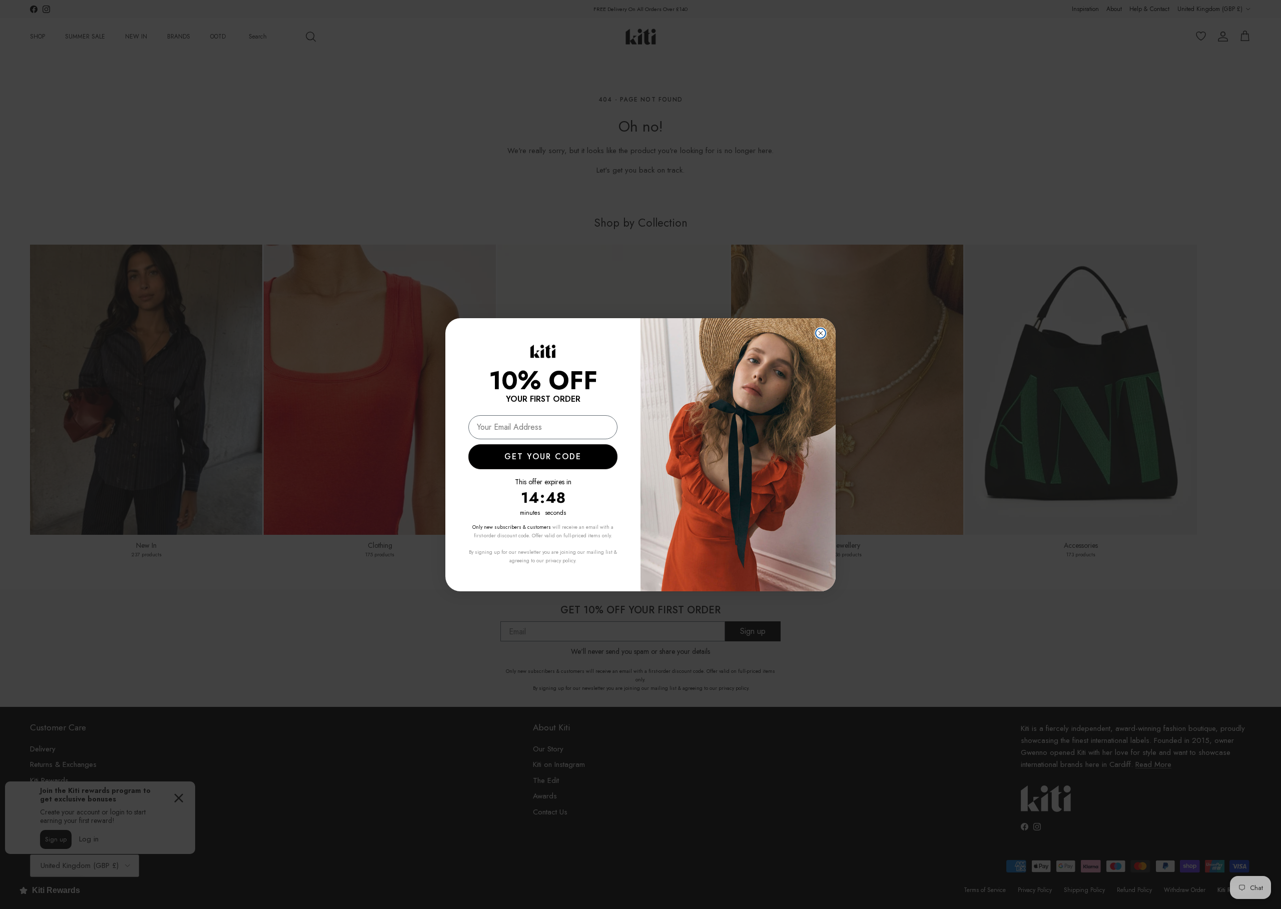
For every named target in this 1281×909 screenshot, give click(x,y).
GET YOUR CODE (542, 456)
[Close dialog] (821, 333)
